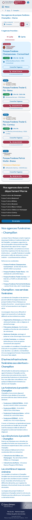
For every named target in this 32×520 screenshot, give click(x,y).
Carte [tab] (23, 37)
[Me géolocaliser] (27, 24)
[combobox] (12, 24)
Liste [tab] (11, 37)
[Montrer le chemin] (3, 10)
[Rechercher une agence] (22, 24)
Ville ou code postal (8, 22)
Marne (8, 10)
